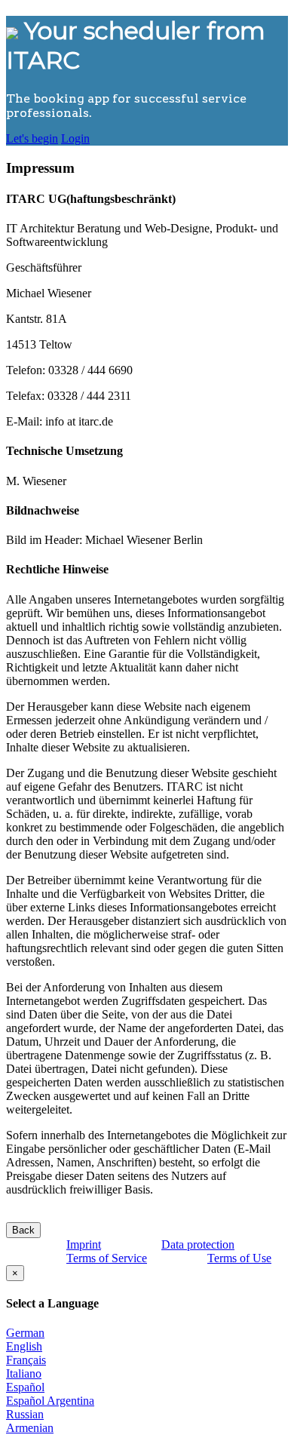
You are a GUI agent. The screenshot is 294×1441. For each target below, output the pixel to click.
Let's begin (32, 138)
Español (25, 1387)
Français (26, 1359)
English (24, 1346)
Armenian (30, 1427)
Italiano (23, 1373)
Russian (25, 1414)
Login (75, 138)
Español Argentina (50, 1400)
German (25, 1332)
